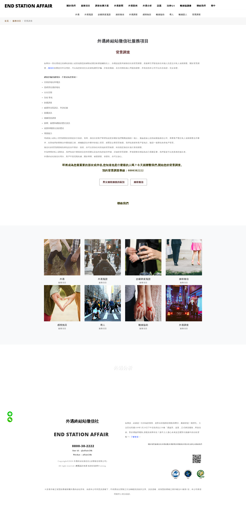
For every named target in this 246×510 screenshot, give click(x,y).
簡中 (213, 5)
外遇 (77, 14)
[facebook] (181, 458)
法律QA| (192, 444)
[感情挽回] (62, 303)
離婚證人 (183, 14)
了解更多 (135, 437)
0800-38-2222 (82, 446)
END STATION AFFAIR (28, 6)
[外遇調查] (184, 303)
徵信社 (51, 68)
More (123, 390)
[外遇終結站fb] (238, 6)
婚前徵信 (120, 14)
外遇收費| (165, 444)
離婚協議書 (185, 5)
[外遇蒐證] (103, 257)
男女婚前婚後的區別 (114, 182)
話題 (159, 5)
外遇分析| (186, 444)
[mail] (162, 458)
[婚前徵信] (184, 257)
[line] (175, 458)
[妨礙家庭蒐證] (143, 257)
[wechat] (168, 458)
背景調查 (196, 14)
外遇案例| (179, 444)
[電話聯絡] (231, 6)
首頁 (7, 21)
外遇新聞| (172, 444)
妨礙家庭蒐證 (104, 14)
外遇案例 (133, 5)
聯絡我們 (201, 5)
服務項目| (158, 444)
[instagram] (188, 458)
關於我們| (151, 444)
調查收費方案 (102, 5)
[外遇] (62, 257)
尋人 (172, 14)
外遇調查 (133, 14)
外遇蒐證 (89, 14)
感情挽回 (147, 14)
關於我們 (71, 5)
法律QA (171, 5)
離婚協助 (160, 14)
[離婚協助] (143, 303)
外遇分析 (147, 5)
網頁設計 (80, 466)
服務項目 (85, 5)
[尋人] (103, 303)
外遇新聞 (118, 5)
